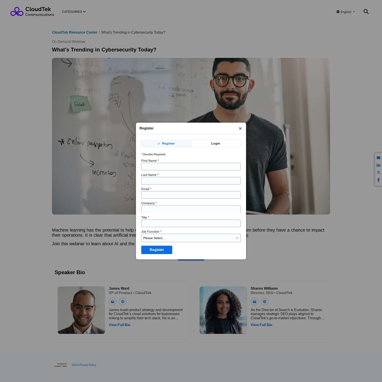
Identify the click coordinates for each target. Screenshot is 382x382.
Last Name (150, 175)
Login (215, 143)
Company (149, 203)
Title (145, 217)
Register (168, 143)
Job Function (151, 231)
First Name (150, 160)
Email (146, 189)
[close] (240, 128)
